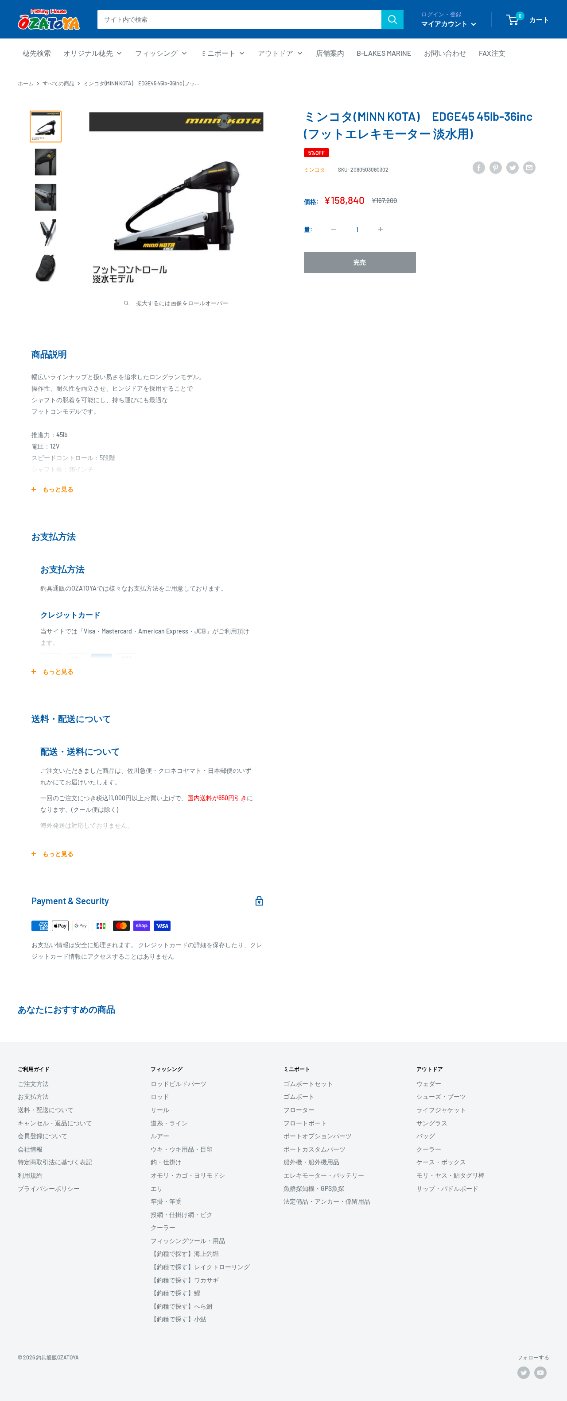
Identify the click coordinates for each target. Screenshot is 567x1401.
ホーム (26, 83)
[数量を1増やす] (380, 229)
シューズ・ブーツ (441, 1096)
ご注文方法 (33, 1083)
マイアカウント (445, 23)
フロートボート (305, 1123)
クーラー (163, 1227)
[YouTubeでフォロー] (540, 1372)
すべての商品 (58, 83)
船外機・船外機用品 (311, 1162)
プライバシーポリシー (49, 1188)
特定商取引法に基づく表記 (55, 1162)
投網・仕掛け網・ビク (182, 1214)
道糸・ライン (169, 1123)
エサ (157, 1188)
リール (160, 1109)
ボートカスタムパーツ (315, 1149)
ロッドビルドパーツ (178, 1083)
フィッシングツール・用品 (188, 1240)
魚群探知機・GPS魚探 (314, 1188)
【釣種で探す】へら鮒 (182, 1306)
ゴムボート (299, 1096)
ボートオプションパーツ (318, 1136)
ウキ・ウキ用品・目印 (182, 1149)
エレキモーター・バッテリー (324, 1175)
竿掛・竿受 (166, 1201)
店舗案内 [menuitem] (330, 53)
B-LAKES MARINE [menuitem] (384, 53)
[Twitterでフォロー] (523, 1372)
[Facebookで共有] (479, 167)
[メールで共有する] (529, 167)
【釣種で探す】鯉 (175, 1293)
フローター (299, 1109)
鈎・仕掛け (166, 1162)
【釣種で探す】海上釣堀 (185, 1253)
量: (308, 229)
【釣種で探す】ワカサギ (185, 1280)
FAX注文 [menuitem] (492, 53)
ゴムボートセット (308, 1083)
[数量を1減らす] (333, 229)
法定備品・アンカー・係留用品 (327, 1201)
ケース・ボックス (441, 1162)
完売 (359, 261)
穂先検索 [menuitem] (37, 53)
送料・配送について (46, 1109)
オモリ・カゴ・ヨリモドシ (188, 1175)
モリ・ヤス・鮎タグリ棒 (450, 1175)
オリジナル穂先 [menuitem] (88, 53)
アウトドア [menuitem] (275, 53)
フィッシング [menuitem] (156, 53)
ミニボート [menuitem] (218, 53)
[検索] (392, 19)
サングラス (431, 1123)
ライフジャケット (441, 1109)
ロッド (160, 1096)
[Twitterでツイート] (512, 167)
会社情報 (30, 1149)
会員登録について (42, 1136)
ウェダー (428, 1083)
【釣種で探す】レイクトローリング (200, 1266)
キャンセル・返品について (55, 1123)
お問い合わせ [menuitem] (445, 53)
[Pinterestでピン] (495, 167)
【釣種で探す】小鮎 (178, 1319)
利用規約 (30, 1175)
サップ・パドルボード (447, 1188)
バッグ (425, 1136)
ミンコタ (314, 169)
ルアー (160, 1136)
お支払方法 (33, 1096)
